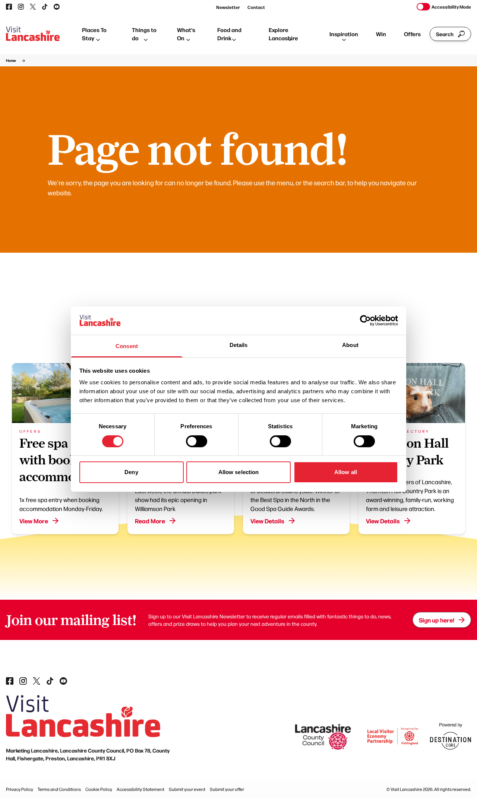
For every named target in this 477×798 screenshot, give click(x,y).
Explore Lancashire (283, 34)
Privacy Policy (19, 789)
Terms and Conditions (59, 789)
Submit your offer (227, 789)
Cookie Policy (98, 789)
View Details (267, 521)
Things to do (144, 34)
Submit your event (187, 789)
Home (11, 60)
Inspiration (343, 34)
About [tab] (350, 345)
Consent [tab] (127, 346)
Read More (150, 521)
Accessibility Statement (140, 789)
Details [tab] (239, 345)
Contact (256, 7)
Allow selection (238, 472)
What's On (186, 34)
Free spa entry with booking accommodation (66, 460)
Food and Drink (229, 34)
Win (381, 34)
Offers (412, 34)
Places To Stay (94, 34)
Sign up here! (436, 620)
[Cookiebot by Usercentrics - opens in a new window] (365, 320)
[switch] (196, 441)
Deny (131, 472)
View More (33, 521)
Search (445, 34)
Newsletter (228, 7)
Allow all (345, 472)
